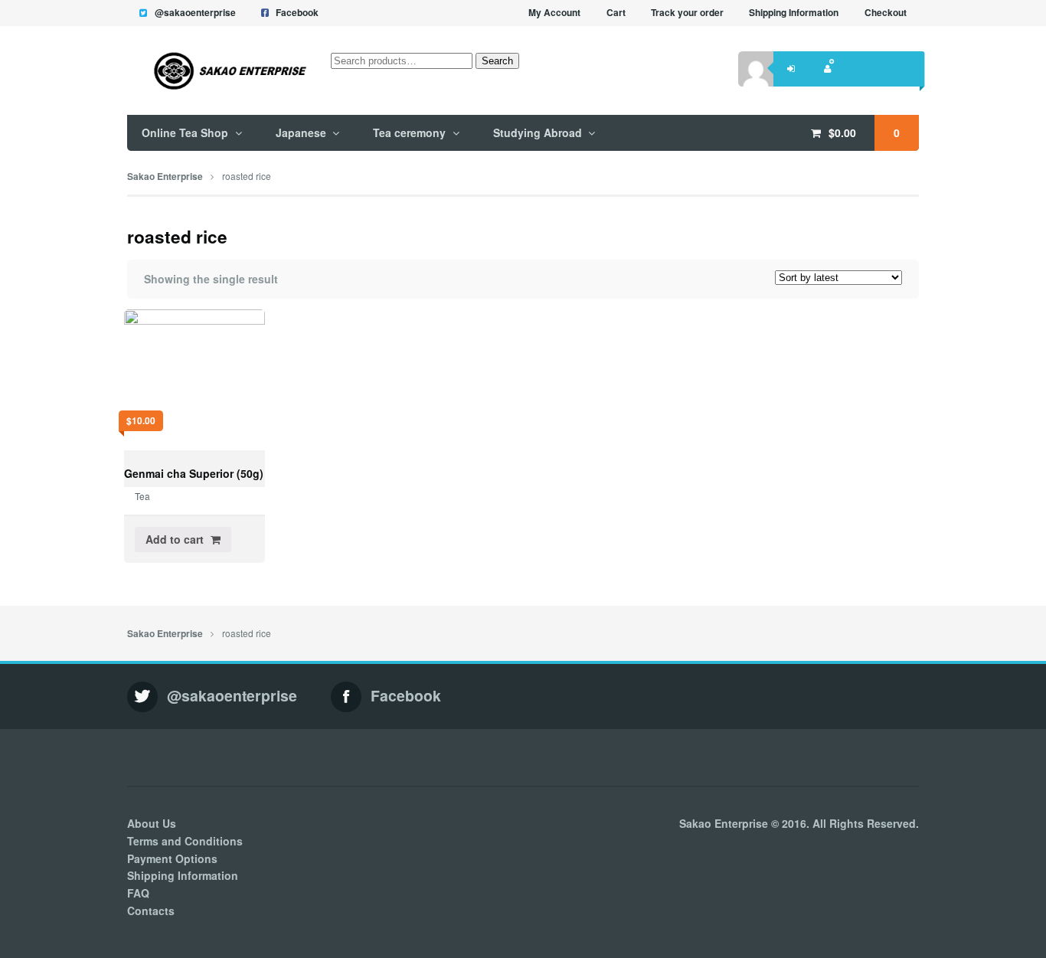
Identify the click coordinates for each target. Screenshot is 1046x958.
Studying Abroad (537, 132)
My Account (554, 12)
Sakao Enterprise (165, 176)
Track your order (687, 12)
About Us (151, 823)
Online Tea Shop (185, 132)
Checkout (886, 12)
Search (497, 61)
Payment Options (172, 858)
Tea (142, 495)
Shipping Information (793, 12)
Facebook (297, 12)
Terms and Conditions (185, 840)
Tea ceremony (409, 132)
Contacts (151, 910)
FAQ (138, 893)
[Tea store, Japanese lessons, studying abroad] (217, 70)
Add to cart (174, 539)
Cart (616, 12)
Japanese (301, 132)
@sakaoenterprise (195, 12)
